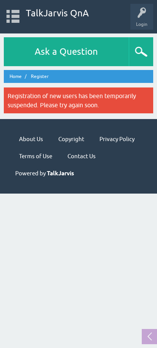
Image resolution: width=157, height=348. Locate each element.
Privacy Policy (117, 139)
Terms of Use (35, 156)
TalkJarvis (60, 173)
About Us (31, 139)
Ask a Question (66, 51)
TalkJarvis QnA (57, 13)
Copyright (71, 139)
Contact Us (81, 156)
